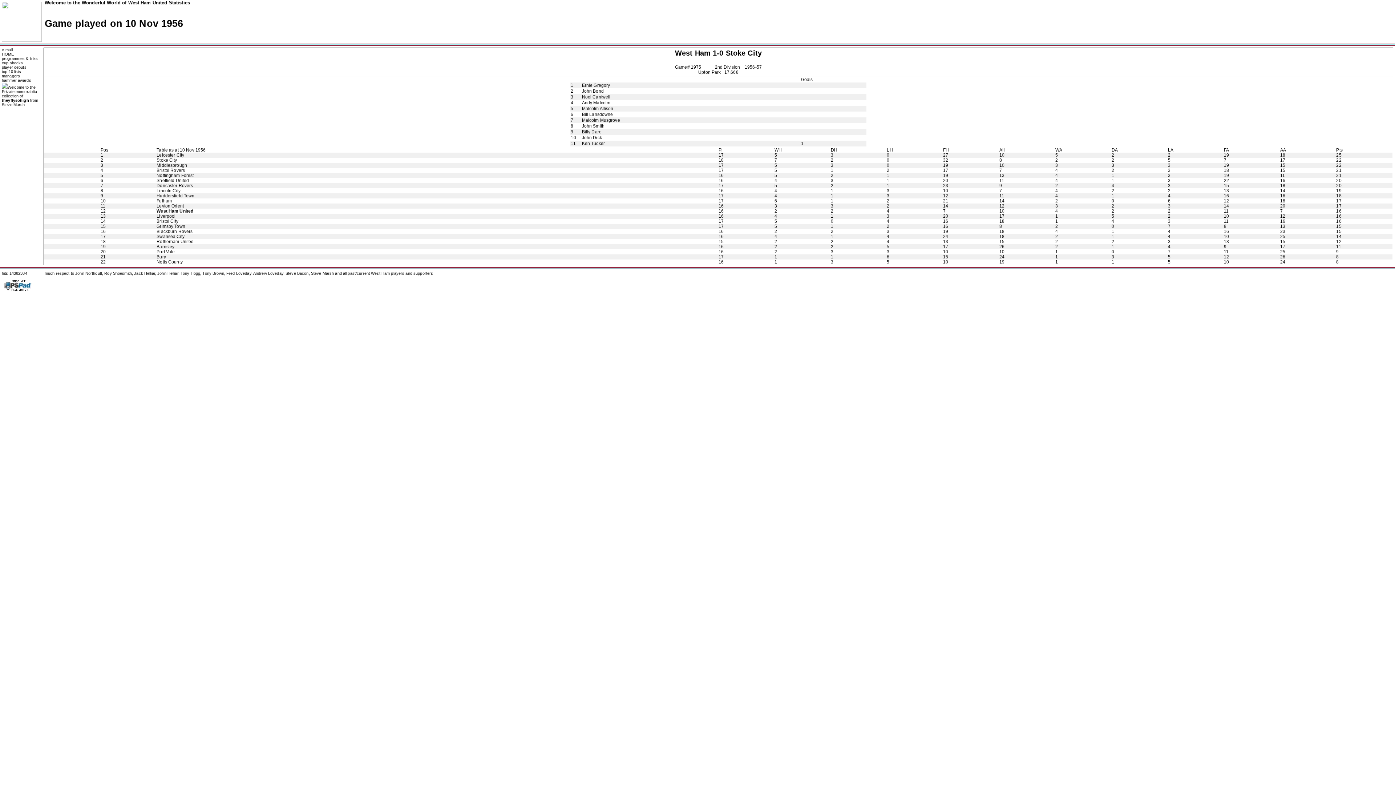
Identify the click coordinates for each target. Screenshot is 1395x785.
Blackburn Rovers (175, 231)
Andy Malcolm (596, 102)
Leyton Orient (170, 206)
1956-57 (753, 67)
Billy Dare (592, 131)
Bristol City (167, 221)
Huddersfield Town (175, 195)
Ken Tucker (593, 143)
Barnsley (165, 246)
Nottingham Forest (175, 175)
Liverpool (166, 216)
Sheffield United (173, 180)
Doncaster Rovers (175, 185)
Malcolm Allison (598, 108)
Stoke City (744, 53)
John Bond (593, 91)
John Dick (592, 137)
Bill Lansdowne (597, 114)
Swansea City (171, 236)
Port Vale (166, 251)
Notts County (170, 262)
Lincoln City (169, 190)
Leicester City (170, 155)
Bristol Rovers (171, 170)
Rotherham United (175, 241)
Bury (161, 256)
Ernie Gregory (596, 85)
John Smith (593, 126)
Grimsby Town (171, 226)
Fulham (164, 201)
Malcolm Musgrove (601, 120)
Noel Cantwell (596, 97)
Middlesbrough (172, 165)
